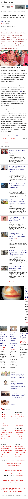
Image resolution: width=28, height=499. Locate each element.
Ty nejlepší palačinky (20, 430)
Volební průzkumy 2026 (6, 416)
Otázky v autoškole (19, 454)
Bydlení (10, 206)
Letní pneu (22, 478)
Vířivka (23, 473)
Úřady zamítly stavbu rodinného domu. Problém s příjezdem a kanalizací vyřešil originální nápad (17, 202)
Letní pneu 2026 (19, 446)
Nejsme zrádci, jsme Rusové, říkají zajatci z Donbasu (17, 267)
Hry (19, 143)
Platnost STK (18, 456)
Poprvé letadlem (5, 448)
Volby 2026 (3, 414)
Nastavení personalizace (18, 491)
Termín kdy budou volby (6, 421)
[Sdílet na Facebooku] (24, 138)
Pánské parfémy (13, 482)
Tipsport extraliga (5, 434)
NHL (2, 441)
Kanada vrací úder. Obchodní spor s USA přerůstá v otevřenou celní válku (18, 151)
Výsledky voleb (4, 418)
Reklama (14, 488)
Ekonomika (11, 155)
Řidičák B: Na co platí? (20, 452)
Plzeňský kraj (12, 256)
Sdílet (9, 26)
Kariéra (19, 488)
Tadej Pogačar (18, 421)
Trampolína (7, 470)
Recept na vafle (18, 438)
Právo (2, 21)
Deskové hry (6, 480)
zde (17, 135)
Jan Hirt (16, 418)
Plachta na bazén (19, 468)
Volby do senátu (5, 423)
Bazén (12, 468)
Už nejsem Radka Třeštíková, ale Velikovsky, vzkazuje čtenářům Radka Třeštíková (18, 218)
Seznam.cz (19, 2)
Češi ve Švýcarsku (5, 452)
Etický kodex (14, 489)
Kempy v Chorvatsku (6, 446)
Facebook (4, 488)
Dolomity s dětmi (5, 456)
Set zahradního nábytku (7, 473)
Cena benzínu (17, 463)
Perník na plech (18, 441)
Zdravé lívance (18, 434)
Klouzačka (19, 470)
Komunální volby (5, 425)
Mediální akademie (5, 489)
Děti (12, 143)
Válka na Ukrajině (12, 270)
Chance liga (4, 430)
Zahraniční (11, 173)
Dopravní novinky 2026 (20, 450)
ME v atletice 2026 (5, 436)
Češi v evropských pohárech (13, 465)
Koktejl (10, 240)
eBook (4, 26)
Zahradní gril (17, 473)
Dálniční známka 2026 (20, 448)
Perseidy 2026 (9, 463)
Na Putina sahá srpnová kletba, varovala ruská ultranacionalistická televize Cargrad (17, 168)
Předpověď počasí (21, 460)
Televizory (12, 480)
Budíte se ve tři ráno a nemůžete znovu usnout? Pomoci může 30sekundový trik (18, 185)
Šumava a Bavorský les (6, 450)
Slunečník (13, 470)
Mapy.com (13, 460)
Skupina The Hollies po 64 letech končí (24, 336)
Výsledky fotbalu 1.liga (6, 432)
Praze (21, 91)
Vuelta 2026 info (18, 414)
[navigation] (2, 2)
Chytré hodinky (19, 480)
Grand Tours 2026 (19, 425)
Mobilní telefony (19, 475)
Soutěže (23, 143)
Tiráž (23, 488)
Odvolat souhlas (7, 491)
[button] (14, 58)
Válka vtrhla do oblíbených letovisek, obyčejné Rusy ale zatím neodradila (3, 339)
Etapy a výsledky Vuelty (20, 416)
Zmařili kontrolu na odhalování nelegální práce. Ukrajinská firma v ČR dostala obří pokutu (18, 252)
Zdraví (10, 189)
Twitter (9, 488)
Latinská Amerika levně (6, 454)
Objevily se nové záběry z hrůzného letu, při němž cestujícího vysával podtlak (13, 340)
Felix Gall (17, 423)
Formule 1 (3, 438)
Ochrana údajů (22, 489)
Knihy (10, 222)
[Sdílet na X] (26, 138)
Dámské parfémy (15, 478)
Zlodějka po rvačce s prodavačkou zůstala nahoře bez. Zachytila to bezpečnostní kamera (17, 235)
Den (16, 143)
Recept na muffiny (19, 432)
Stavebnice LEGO (5, 478)
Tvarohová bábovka (19, 436)
